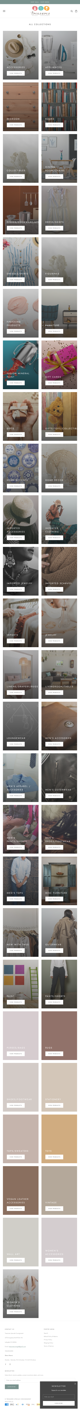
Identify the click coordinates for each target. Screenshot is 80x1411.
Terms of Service (49, 1346)
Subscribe (59, 1403)
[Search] (72, 11)
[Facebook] (5, 1364)
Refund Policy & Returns (51, 1336)
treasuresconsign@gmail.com (17, 1347)
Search (46, 1333)
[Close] (75, 1384)
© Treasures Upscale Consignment (18, 1399)
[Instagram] (10, 1364)
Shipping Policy (48, 1343)
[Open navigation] (4, 11)
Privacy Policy (48, 1340)
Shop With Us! (9, 1402)
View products (16, 73)
